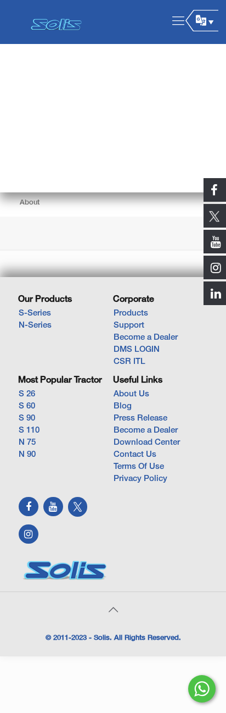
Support (129, 325)
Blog (123, 406)
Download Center (147, 442)
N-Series (35, 325)
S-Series (35, 313)
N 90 (27, 454)
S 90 (27, 418)
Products (131, 313)
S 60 (27, 406)
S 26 (27, 394)
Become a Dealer (146, 337)
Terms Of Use (139, 467)
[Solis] (56, 21)
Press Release (140, 418)
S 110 (29, 430)
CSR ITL (129, 362)
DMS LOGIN (137, 349)
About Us (131, 394)
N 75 (27, 442)
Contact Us (135, 454)
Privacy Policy (140, 479)
